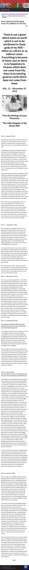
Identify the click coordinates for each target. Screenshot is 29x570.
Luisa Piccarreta (5, 9)
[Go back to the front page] (14, 5)
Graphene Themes (11, 568)
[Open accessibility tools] (26, 567)
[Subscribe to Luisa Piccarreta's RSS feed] (2, 1)
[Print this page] (26, 25)
